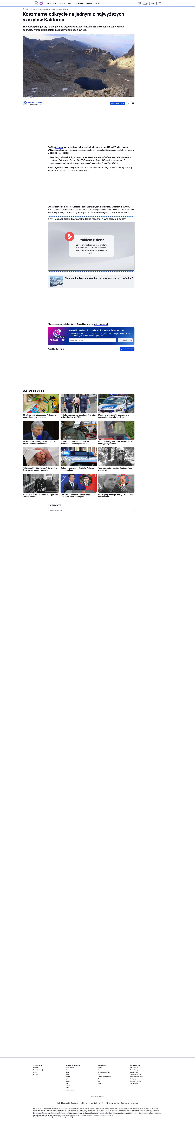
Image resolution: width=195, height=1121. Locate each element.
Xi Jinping (133, 1079)
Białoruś (68, 1088)
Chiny (99, 1074)
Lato (99, 1081)
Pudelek (35, 1074)
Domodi (35, 1067)
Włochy (68, 1076)
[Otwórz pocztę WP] (139, 3)
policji (71, 167)
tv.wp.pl (35, 1072)
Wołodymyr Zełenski (135, 1081)
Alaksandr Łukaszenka (136, 1076)
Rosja (67, 1074)
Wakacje (100, 1083)
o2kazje (62, 3)
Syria (67, 1079)
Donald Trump (134, 1070)
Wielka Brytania (70, 1090)
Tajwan (68, 1081)
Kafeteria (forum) (38, 1070)
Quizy (70, 3)
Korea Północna (70, 1067)
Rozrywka (79, 3)
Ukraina (68, 1070)
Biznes (97, 3)
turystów (59, 147)
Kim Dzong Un (134, 1067)
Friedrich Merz (134, 1083)
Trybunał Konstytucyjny (104, 1076)
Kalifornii (64, 150)
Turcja (67, 1072)
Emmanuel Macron (135, 1074)
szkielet (65, 153)
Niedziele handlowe (103, 1070)
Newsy (100, 1067)
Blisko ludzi (51, 3)
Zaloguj (153, 3)
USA (67, 1083)
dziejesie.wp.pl (101, 324)
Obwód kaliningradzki (104, 1072)
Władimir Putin (134, 1072)
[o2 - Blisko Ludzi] (43, 3)
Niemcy (68, 1085)
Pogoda (89, 3)
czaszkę (100, 150)
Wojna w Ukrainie (102, 1079)
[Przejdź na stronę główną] (36, 5)
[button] (145, 3)
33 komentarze (118, 103)
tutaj (71, 1117)
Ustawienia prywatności (129, 1103)
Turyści (51, 167)
